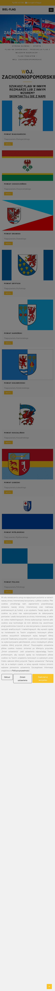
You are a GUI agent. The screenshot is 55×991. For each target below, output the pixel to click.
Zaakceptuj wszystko (43, 678)
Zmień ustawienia (22, 678)
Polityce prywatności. (21, 670)
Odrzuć (7, 677)
